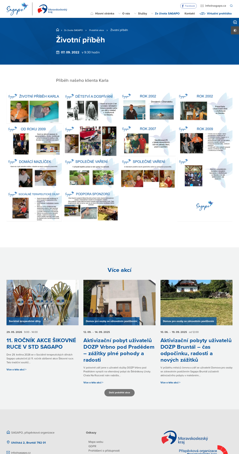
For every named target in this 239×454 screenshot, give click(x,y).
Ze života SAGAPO (167, 13)
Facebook (189, 6)
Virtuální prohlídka (219, 13)
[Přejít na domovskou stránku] (38, 8)
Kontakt (190, 13)
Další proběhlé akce (119, 404)
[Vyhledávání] (231, 6)
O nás (126, 13)
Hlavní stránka (104, 13)
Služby (142, 13)
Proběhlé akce (104, 30)
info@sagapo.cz (215, 5)
